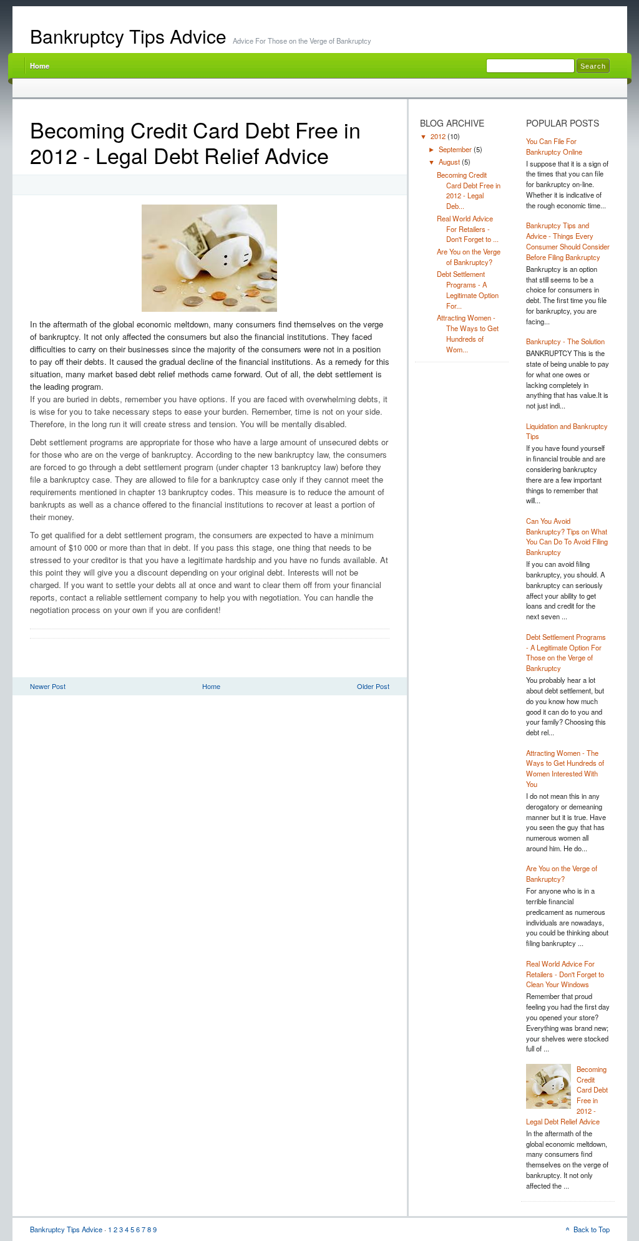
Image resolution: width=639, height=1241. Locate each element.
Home (39, 65)
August (450, 162)
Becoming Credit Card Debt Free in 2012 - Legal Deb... (468, 190)
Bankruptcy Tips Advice (128, 35)
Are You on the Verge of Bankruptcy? (468, 256)
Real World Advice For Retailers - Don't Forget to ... (468, 228)
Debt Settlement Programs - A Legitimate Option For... (468, 289)
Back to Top (591, 1229)
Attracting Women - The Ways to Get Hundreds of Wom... (468, 333)
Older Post (373, 686)
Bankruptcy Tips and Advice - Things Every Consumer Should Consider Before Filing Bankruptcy (568, 240)
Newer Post (48, 686)
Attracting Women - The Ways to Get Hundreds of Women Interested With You (565, 768)
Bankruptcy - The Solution (565, 341)
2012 (439, 136)
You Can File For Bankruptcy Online (554, 146)
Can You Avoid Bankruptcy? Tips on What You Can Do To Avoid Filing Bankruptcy (567, 536)
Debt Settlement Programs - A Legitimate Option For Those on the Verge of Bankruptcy (566, 652)
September (456, 149)
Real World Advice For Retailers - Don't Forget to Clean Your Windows (565, 974)
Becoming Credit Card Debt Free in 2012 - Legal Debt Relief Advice (195, 142)
